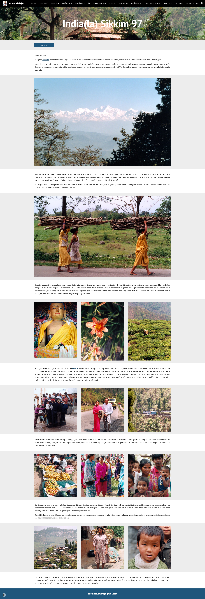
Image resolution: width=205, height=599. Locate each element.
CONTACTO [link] (190, 3)
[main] (102, 23)
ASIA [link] (111, 3)
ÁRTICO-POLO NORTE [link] (97, 3)
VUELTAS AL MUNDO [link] (152, 3)
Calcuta (45, 60)
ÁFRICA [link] (54, 3)
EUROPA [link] (122, 3)
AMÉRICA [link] (66, 3)
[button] (202, 3)
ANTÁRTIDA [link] (80, 3)
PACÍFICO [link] (135, 3)
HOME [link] (33, 3)
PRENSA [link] (179, 3)
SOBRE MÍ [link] (43, 3)
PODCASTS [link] (168, 3)
